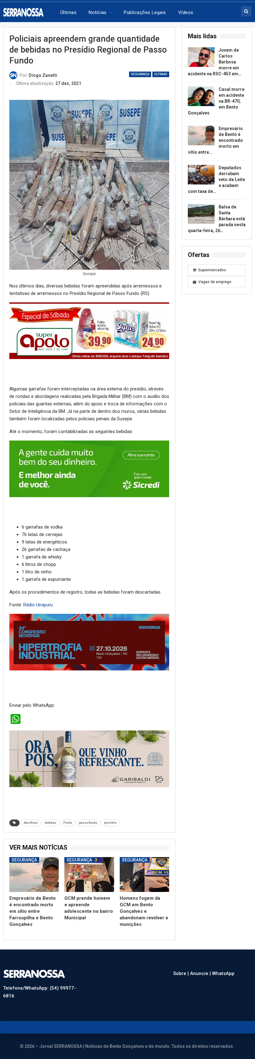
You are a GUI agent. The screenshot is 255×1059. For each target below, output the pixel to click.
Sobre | (181, 973)
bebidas (50, 822)
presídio (110, 822)
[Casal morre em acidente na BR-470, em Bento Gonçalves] (201, 96)
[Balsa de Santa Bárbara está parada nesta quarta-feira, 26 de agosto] (201, 214)
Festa (67, 822)
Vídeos (185, 12)
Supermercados (212, 270)
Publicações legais (145, 12)
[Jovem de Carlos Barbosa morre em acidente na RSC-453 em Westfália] (201, 57)
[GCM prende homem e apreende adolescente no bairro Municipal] (89, 874)
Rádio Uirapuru (38, 605)
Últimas (68, 12)
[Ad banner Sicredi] (89, 468)
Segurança (140, 74)
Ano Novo (31, 822)
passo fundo (88, 822)
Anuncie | (201, 973)
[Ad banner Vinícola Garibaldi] (89, 758)
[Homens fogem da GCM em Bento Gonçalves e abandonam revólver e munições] (144, 874)
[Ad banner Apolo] (89, 330)
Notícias (98, 12)
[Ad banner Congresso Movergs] (89, 642)
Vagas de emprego (214, 282)
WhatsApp (223, 973)
